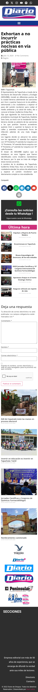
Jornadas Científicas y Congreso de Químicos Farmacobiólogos (16, 499)
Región (6, 58)
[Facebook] (7, 3)
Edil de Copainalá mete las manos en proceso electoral (17, 420)
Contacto (30, 681)
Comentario (6, 321)
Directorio (30, 677)
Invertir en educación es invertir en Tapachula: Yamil (17, 459)
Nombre (5, 347)
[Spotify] (26, 3)
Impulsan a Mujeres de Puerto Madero (24, 234)
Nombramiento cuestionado (14, 538)
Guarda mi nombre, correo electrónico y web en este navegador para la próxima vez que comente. (18, 367)
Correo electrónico (9, 355)
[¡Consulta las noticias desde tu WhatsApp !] (19, 203)
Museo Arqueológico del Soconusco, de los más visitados (25, 256)
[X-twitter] (12, 3)
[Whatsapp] (31, 3)
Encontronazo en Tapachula (24, 244)
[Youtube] (21, 3)
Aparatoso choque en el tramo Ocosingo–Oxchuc (24, 279)
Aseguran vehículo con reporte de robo (25, 290)
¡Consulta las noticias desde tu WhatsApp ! (19, 212)
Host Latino (30, 689)
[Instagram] (16, 3)
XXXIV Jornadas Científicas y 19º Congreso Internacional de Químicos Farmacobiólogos (25, 268)
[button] (19, 23)
